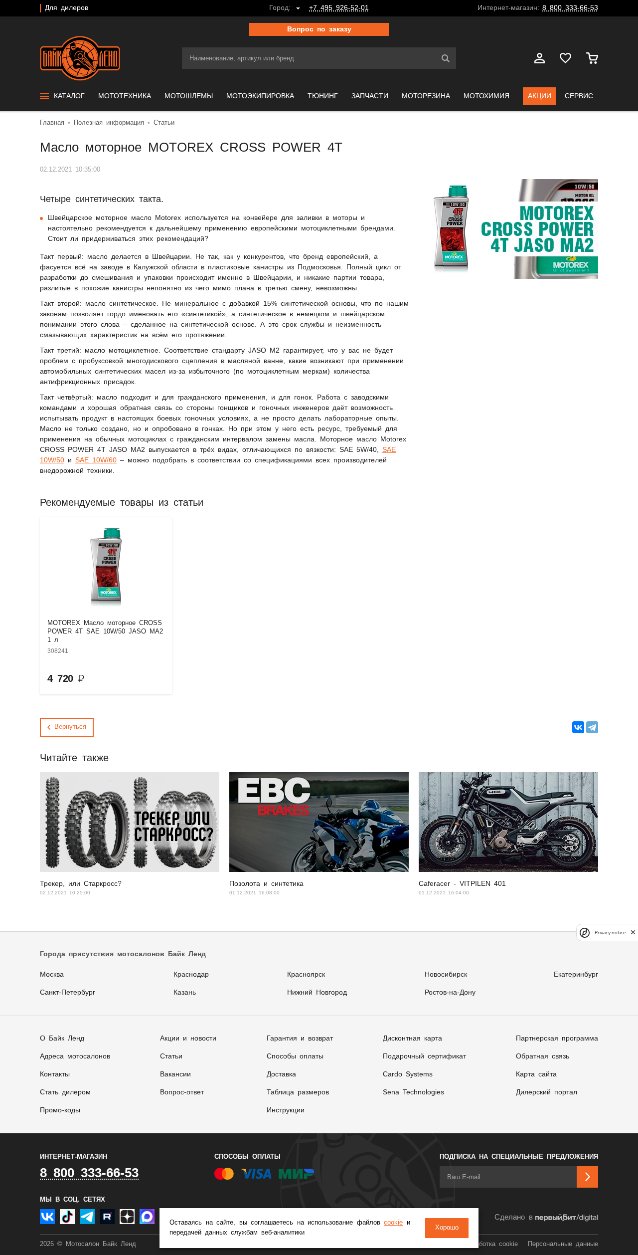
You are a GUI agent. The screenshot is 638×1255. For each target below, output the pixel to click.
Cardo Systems (408, 1074)
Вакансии (175, 1074)
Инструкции (286, 1110)
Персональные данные (563, 1244)
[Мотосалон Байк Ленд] (80, 58)
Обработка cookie (491, 1244)
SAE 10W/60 (96, 460)
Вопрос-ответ (182, 1092)
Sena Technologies (413, 1092)
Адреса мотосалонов (75, 1056)
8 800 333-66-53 (570, 8)
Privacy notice (610, 932)
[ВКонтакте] (578, 727)
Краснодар (191, 975)
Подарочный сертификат (424, 1056)
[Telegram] (592, 727)
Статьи (171, 1056)
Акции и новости (188, 1039)
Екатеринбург (576, 975)
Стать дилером (65, 1092)
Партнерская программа (557, 1039)
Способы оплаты (295, 1056)
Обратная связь (542, 1056)
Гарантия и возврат (300, 1039)
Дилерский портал (546, 1092)
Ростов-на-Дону (450, 993)
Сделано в (513, 1217)
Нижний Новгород (317, 993)
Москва (52, 975)
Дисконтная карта (412, 1039)
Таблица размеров (298, 1092)
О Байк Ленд (62, 1039)
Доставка (281, 1074)
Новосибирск (446, 975)
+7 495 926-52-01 (339, 8)
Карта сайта (536, 1074)
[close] (633, 932)
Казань (184, 993)
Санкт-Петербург (67, 993)
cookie (393, 1223)
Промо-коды (60, 1110)
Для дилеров (66, 8)
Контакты (55, 1074)
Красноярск (306, 975)
